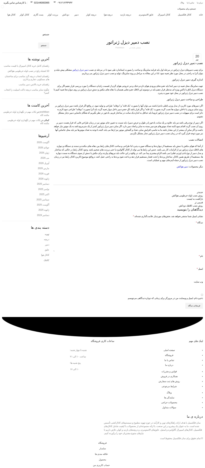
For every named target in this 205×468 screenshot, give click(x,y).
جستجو (46, 34)
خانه (201, 31)
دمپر (47, 244)
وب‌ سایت (198, 282)
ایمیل (200, 269)
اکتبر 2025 (44, 194)
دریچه (46, 239)
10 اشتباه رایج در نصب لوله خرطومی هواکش (28, 71)
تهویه (47, 234)
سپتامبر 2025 (43, 199)
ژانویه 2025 (43, 210)
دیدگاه (199, 222)
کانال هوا (195, 31)
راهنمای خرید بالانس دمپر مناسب (34, 84)
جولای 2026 (43, 147)
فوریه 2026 (43, 173)
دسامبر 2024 (43, 215)
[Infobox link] (63, 2)
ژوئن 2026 (44, 153)
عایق (47, 250)
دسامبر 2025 (43, 184)
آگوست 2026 (43, 142)
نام (201, 256)
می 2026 (45, 158)
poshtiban (44, 112)
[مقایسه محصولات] (55, 9)
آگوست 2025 (43, 205)
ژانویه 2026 (43, 179)
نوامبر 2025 (43, 189)
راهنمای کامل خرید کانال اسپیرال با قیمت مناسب (26, 66)
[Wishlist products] (46, 9)
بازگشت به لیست (195, 199)
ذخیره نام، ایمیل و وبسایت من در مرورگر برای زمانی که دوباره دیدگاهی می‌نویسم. (165, 298)
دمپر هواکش (182, 166)
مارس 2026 (43, 168)
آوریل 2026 (44, 163)
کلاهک (46, 260)
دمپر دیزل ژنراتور (80, 70)
